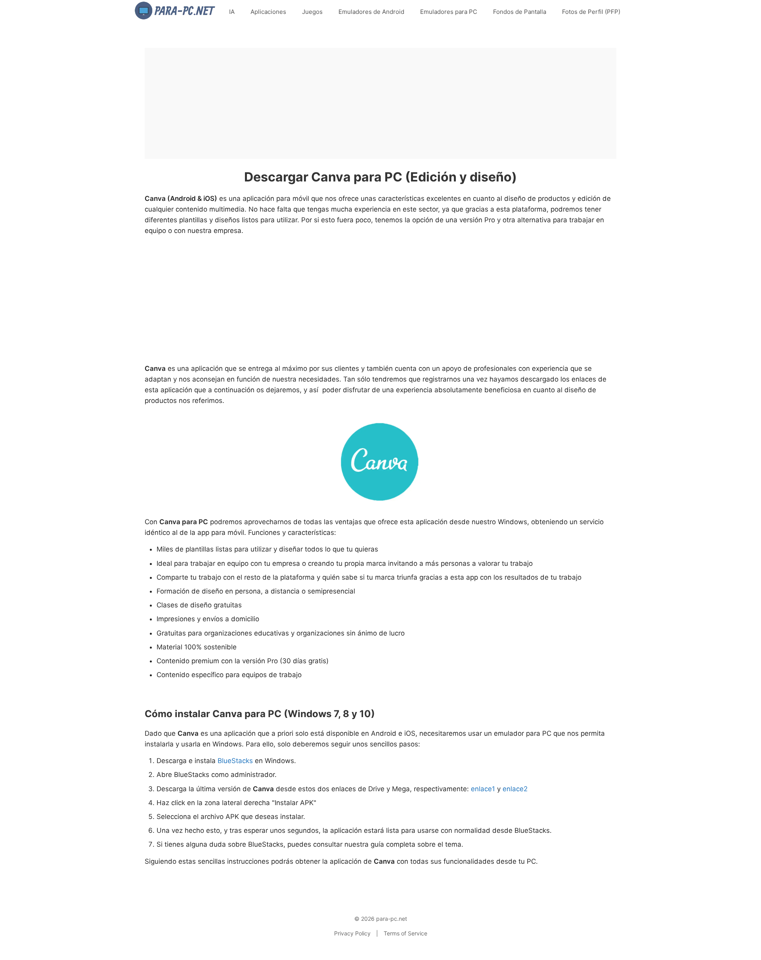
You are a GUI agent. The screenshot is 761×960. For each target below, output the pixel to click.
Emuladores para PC (448, 11)
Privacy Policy (352, 933)
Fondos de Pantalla (519, 11)
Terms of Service (405, 933)
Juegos (312, 11)
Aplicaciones (268, 11)
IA (232, 11)
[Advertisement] (380, 103)
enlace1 (483, 789)
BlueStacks (235, 761)
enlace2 (515, 789)
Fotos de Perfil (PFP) (591, 11)
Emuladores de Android (371, 11)
